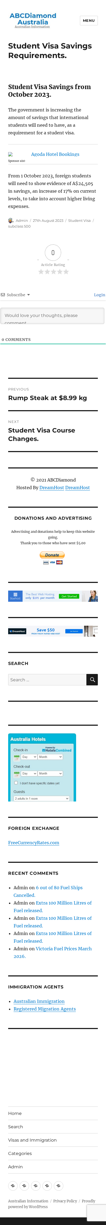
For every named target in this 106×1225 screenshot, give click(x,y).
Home (15, 1113)
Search (15, 1126)
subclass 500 (19, 226)
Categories (20, 1153)
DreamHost (51, 487)
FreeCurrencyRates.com (33, 842)
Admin (22, 220)
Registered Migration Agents (45, 1009)
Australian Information (28, 1201)
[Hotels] (42, 778)
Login (99, 294)
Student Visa (79, 220)
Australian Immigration (39, 1001)
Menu (89, 20)
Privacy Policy (65, 1201)
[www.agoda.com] (53, 154)
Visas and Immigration (32, 1140)
